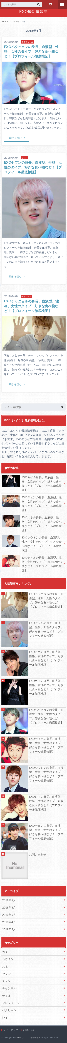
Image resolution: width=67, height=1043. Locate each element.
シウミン (8, 959)
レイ (5, 1017)
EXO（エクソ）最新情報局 (28, 1037)
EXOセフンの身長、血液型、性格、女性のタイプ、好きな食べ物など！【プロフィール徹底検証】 (33, 167)
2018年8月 (9, 907)
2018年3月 (9, 929)
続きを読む (15, 137)
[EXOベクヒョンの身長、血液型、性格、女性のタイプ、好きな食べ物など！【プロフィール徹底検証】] (34, 101)
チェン (6, 981)
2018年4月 (9, 922)
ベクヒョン (9, 1010)
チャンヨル (9, 988)
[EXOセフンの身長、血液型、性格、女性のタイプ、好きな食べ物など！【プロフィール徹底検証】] (34, 235)
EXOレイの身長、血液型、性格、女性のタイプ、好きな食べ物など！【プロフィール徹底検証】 (46, 803)
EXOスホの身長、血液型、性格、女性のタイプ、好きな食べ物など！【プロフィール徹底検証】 (42, 524)
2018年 (16, 21)
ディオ (6, 995)
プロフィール (10, 1002)
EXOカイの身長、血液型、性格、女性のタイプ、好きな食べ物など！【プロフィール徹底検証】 (42, 483)
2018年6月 (9, 914)
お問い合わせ (50, 4)
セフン (6, 973)
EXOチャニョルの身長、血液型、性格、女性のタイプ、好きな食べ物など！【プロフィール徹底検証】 (31, 306)
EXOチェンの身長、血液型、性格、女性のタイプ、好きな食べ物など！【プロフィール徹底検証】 (42, 503)
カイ (5, 951)
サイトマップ (10, 1029)
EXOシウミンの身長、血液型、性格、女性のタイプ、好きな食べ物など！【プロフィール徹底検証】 (42, 544)
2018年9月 (9, 900)
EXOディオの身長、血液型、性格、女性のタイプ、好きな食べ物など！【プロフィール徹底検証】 (42, 564)
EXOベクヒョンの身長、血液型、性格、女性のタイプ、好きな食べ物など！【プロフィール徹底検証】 (31, 51)
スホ (5, 966)
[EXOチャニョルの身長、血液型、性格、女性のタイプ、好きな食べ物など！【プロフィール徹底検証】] (34, 348)
